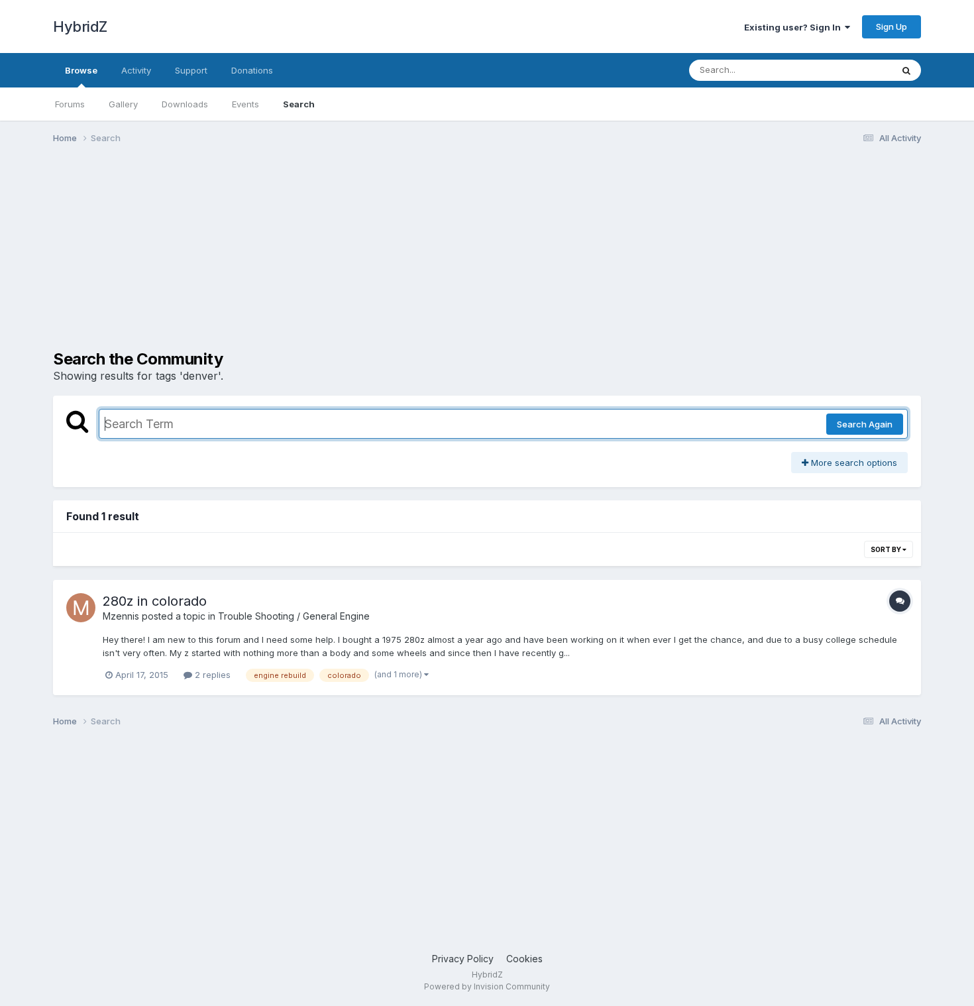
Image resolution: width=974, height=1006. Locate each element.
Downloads (185, 104)
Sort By (886, 549)
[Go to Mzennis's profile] (80, 607)
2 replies (211, 674)
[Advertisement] (294, 257)
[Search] (906, 70)
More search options (852, 462)
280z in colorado (155, 601)
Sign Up (891, 26)
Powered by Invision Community (487, 986)
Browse (81, 70)
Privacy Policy (463, 958)
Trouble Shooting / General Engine (294, 616)
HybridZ (80, 26)
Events (245, 104)
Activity (136, 70)
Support (191, 70)
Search (299, 104)
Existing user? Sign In (794, 27)
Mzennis (121, 616)
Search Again (865, 424)
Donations (252, 70)
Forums (70, 104)
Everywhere (851, 70)
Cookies (524, 958)
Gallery (123, 104)
